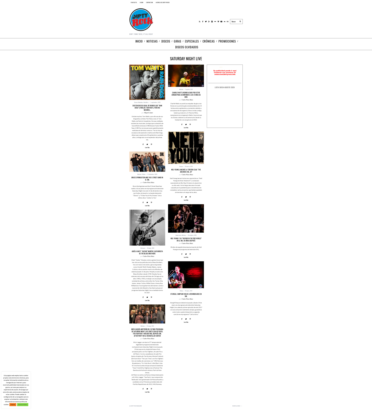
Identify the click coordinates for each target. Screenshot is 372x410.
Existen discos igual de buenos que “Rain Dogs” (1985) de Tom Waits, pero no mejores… (147, 107)
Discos (181, 166)
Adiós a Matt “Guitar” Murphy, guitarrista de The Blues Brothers (147, 252)
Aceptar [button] (13, 404)
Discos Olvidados (138, 102)
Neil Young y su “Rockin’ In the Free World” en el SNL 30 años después (186, 239)
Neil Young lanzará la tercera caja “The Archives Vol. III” (186, 170)
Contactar (149, 2)
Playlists (134, 2)
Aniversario (178, 235)
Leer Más (147, 147)
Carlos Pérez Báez (187, 100)
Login (141, 2)
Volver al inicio (236, 406)
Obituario (142, 248)
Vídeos (143, 174)
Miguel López (148, 113)
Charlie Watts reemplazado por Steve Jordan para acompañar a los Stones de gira (186, 94)
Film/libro (145, 102)
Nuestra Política (22, 404)
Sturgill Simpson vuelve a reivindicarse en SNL (186, 295)
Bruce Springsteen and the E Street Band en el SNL (147, 178)
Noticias (181, 89)
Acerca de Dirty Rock (163, 2)
